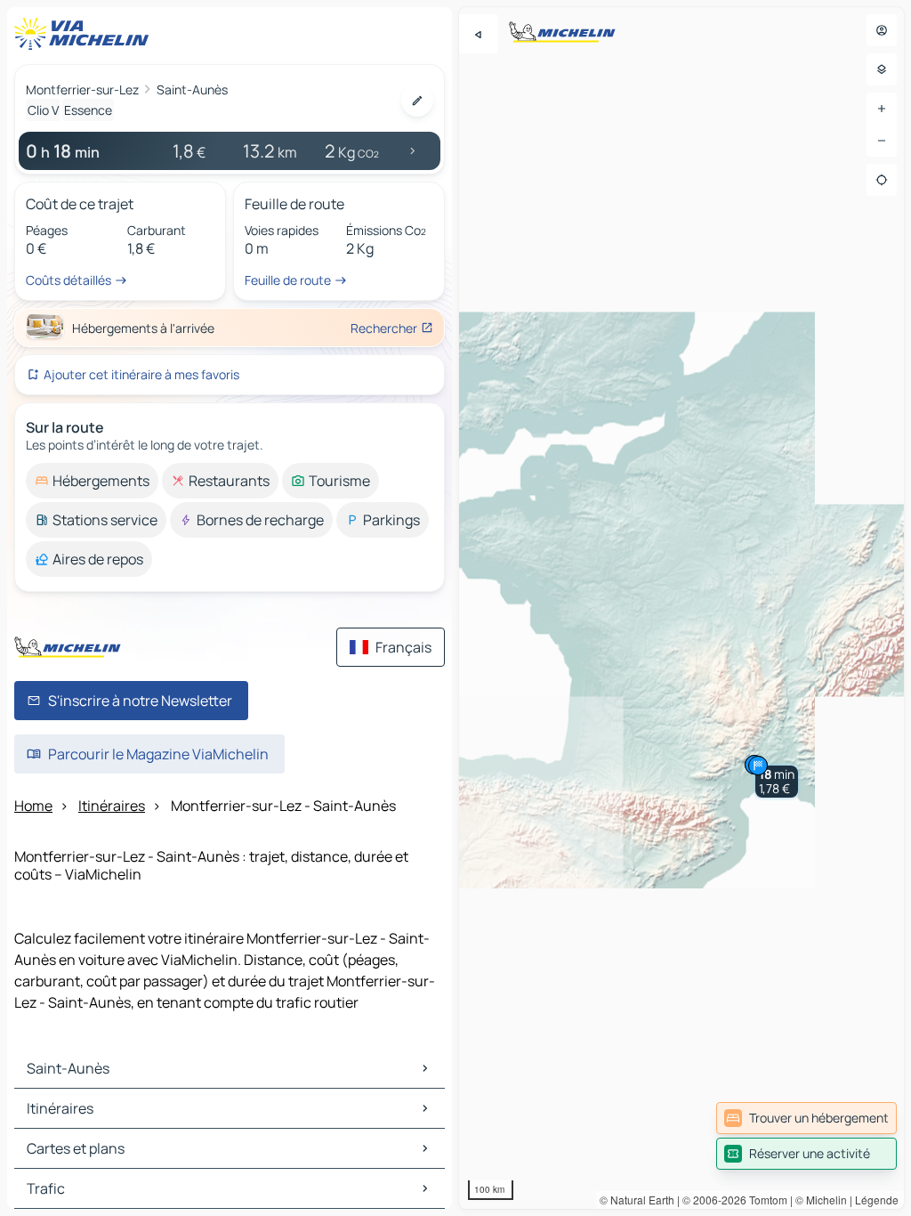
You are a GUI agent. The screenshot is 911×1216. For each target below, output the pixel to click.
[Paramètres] (882, 69)
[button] (776, 782)
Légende (877, 1199)
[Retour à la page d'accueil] (85, 33)
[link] (806, 1118)
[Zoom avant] (882, 109)
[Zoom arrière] (882, 141)
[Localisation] (882, 180)
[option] (92, 481)
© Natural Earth (637, 1199)
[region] (681, 608)
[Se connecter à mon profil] (882, 30)
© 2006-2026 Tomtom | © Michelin (764, 1199)
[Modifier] (417, 101)
